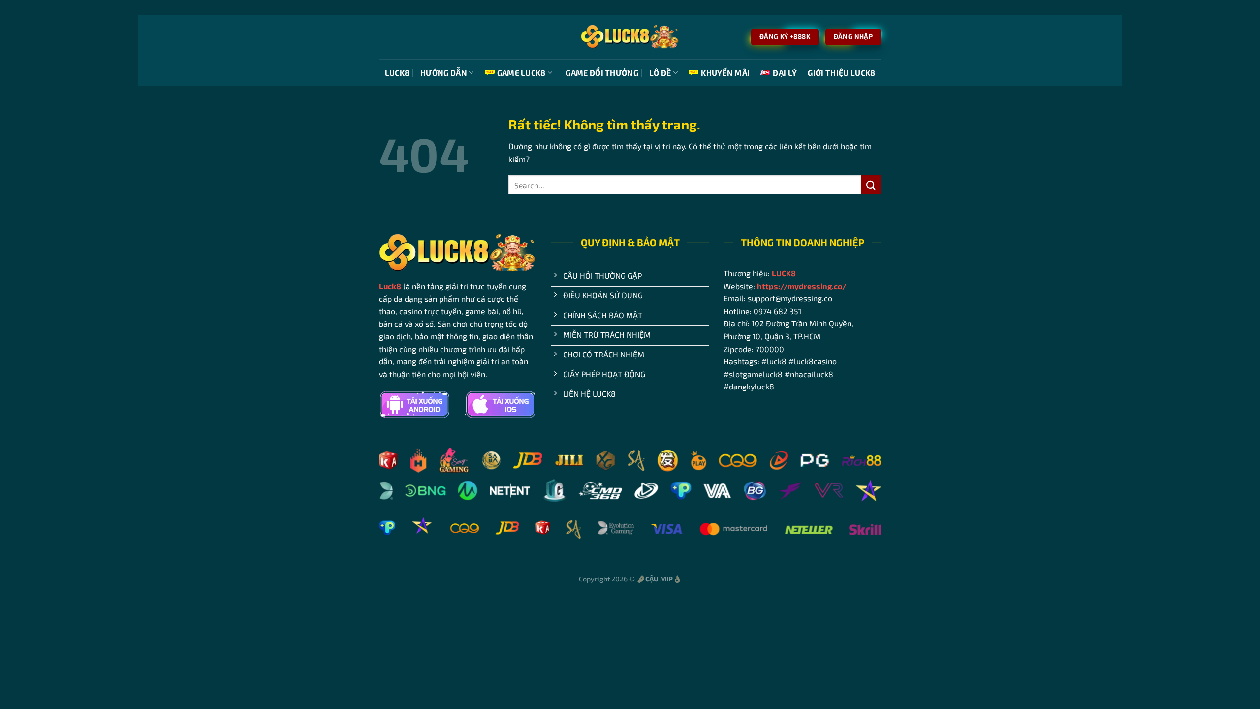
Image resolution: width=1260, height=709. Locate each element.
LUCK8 (397, 72)
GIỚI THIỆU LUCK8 (841, 72)
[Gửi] (871, 184)
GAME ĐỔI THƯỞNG (602, 72)
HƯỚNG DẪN (443, 72)
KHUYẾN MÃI (725, 72)
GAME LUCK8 (521, 72)
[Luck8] (630, 36)
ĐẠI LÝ (785, 72)
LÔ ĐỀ (660, 72)
